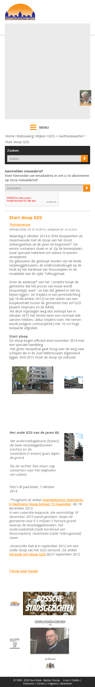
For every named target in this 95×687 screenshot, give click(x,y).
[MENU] (33, 130)
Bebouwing (25, 136)
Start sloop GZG (17, 142)
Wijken (41, 136)
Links (66, 680)
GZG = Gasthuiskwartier (65, 136)
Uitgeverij (53, 683)
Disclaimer (28, 683)
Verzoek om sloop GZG (27, 554)
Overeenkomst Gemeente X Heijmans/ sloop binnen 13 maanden (46, 502)
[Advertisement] (47, 71)
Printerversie (20, 224)
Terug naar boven (23, 571)
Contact (41, 683)
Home (10, 136)
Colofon (75, 680)
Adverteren (66, 683)
